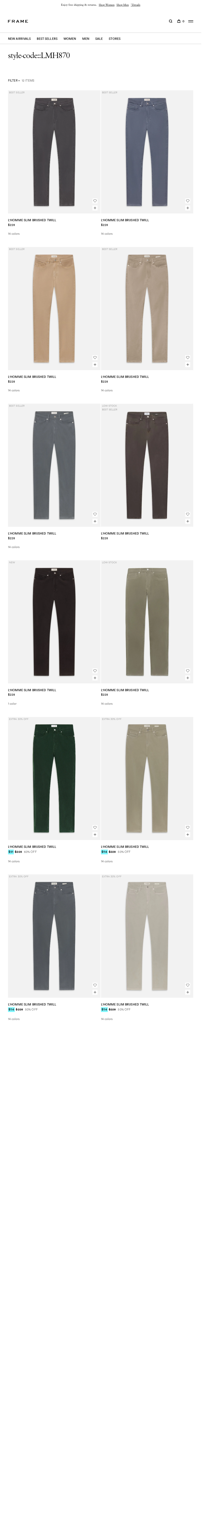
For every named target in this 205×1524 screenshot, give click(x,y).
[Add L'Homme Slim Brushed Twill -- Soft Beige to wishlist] (95, 357)
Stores (114, 39)
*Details (135, 5)
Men (85, 39)
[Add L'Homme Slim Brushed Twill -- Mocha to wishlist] (187, 514)
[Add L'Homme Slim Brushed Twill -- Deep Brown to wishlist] (95, 670)
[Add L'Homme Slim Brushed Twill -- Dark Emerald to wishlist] (95, 827)
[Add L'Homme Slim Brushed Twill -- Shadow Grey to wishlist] (95, 200)
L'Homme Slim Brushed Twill (32, 220)
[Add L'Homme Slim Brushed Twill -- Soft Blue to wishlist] (187, 200)
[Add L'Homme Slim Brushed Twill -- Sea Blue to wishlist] (95, 514)
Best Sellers (47, 39)
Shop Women (106, 5)
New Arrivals (19, 39)
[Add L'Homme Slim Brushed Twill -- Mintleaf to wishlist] (187, 827)
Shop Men (122, 5)
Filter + (14, 80)
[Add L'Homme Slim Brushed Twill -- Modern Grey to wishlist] (95, 985)
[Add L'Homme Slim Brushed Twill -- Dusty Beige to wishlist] (187, 357)
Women (70, 39)
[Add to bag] (95, 207)
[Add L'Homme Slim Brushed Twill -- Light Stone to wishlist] (187, 985)
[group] (100, 5)
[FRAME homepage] (18, 21)
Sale (99, 39)
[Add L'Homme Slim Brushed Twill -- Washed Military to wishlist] (187, 670)
